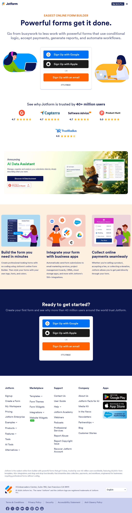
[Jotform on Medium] (22, 508)
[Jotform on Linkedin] (17, 508)
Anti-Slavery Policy (93, 502)
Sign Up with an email (66, 77)
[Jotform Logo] (10, 4)
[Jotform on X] (12, 508)
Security (50, 502)
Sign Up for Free (118, 4)
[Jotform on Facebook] (7, 508)
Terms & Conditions (15, 502)
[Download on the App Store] (115, 405)
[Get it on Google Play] (115, 397)
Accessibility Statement (69, 502)
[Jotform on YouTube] (37, 508)
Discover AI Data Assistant (25, 178)
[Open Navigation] (127, 4)
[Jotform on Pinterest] (32, 508)
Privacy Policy (34, 502)
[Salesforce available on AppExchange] (115, 415)
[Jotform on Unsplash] (42, 508)
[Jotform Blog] (27, 508)
